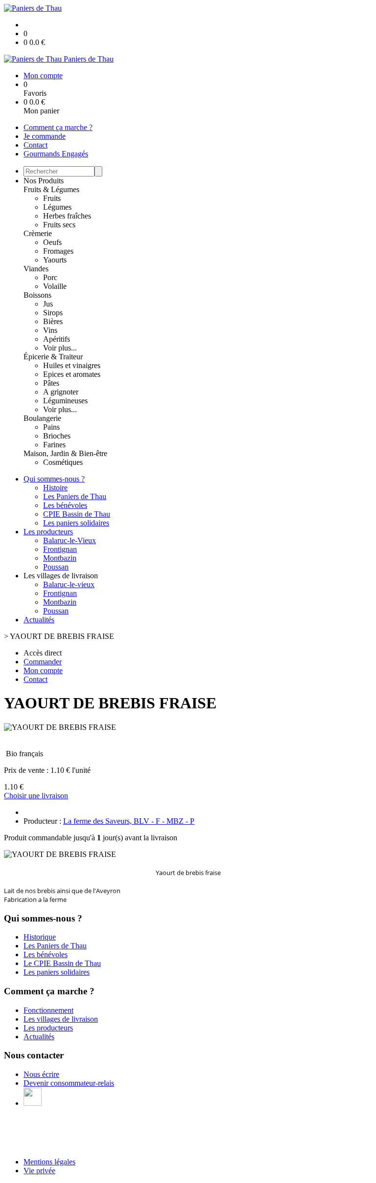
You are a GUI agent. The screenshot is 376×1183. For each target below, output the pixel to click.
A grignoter (60, 392)
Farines (54, 444)
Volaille (55, 286)
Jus (48, 304)
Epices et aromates (71, 374)
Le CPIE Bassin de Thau (62, 963)
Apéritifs (56, 339)
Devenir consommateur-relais (69, 1083)
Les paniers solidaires (76, 523)
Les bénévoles (65, 505)
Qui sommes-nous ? (54, 479)
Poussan (56, 567)
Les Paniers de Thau (74, 496)
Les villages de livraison (61, 1019)
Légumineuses (65, 400)
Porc (50, 277)
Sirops (53, 312)
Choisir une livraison (36, 795)
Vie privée (39, 1170)
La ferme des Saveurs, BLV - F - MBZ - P (128, 821)
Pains (51, 427)
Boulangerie (42, 418)
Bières (53, 321)
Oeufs (52, 242)
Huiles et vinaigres (71, 365)
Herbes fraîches (67, 216)
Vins (50, 330)
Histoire (55, 487)
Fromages (58, 251)
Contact (35, 145)
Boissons (37, 295)
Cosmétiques (63, 462)
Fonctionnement (48, 1010)
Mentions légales (49, 1162)
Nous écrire (41, 1074)
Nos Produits (44, 180)
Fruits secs (59, 224)
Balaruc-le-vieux (68, 584)
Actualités (39, 619)
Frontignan (60, 549)
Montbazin (59, 558)
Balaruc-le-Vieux (69, 540)
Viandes (36, 268)
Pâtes (51, 383)
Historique (40, 937)
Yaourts (55, 260)
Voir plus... (60, 348)
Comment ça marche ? (58, 127)
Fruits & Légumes (51, 189)
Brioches (56, 436)
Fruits (52, 198)
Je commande (45, 136)
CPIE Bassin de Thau (76, 514)
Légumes (57, 207)
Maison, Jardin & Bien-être (65, 453)
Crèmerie (38, 233)
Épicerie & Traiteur (53, 356)
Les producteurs (48, 531)
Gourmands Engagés (56, 154)
